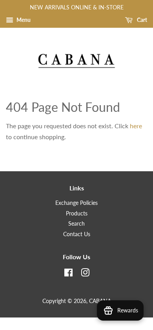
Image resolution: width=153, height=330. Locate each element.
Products (76, 213)
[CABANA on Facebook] (68, 274)
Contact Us (76, 234)
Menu (23, 19)
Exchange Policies (76, 203)
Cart (141, 19)
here (136, 125)
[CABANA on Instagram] (85, 274)
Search (76, 224)
